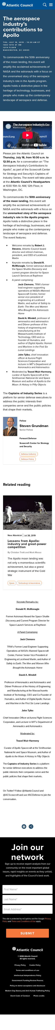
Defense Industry (28, 454)
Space (11, 583)
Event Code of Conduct (20, 995)
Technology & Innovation (29, 583)
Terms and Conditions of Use (24, 921)
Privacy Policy (20, 965)
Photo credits (38, 995)
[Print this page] (24, 826)
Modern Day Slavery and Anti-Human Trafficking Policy (27, 990)
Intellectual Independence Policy (27, 975)
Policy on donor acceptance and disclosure (27, 985)
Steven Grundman (34, 425)
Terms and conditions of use (27, 970)
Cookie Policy (34, 965)
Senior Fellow (26, 429)
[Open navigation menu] (51, 4)
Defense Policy (27, 459)
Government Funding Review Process (27, 980)
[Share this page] (31, 826)
